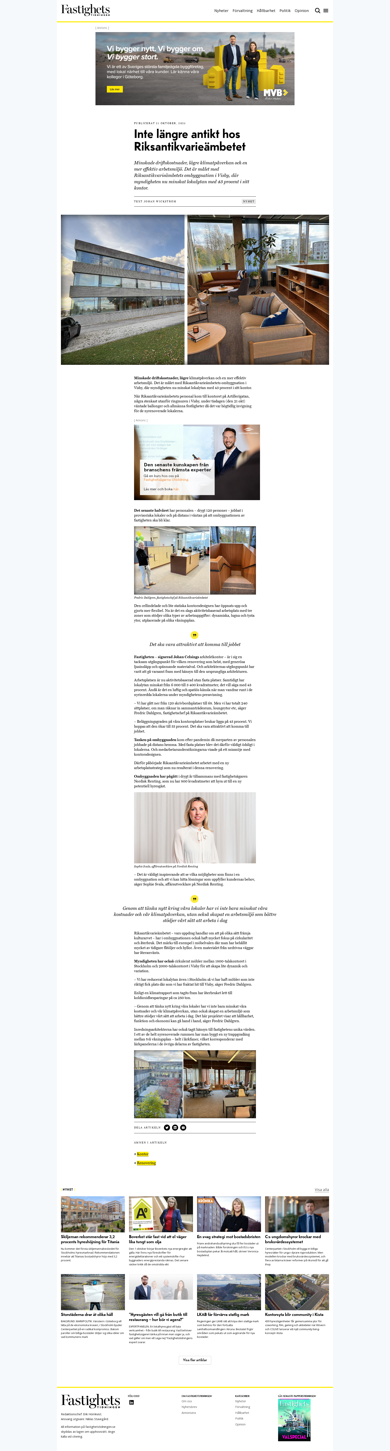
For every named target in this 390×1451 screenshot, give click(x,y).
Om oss (187, 1401)
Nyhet (249, 201)
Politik (285, 10)
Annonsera (189, 1413)
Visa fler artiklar (195, 1360)
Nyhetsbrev (189, 1407)
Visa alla (322, 1189)
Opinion (302, 10)
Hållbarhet (266, 10)
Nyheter (221, 10)
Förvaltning (243, 10)
